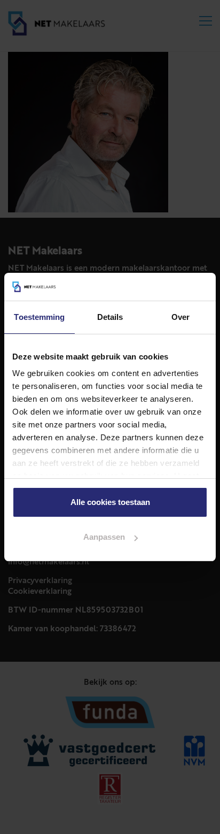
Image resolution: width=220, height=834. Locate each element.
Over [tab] (180, 317)
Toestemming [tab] (39, 317)
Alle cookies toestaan (110, 502)
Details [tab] (110, 317)
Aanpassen (104, 536)
